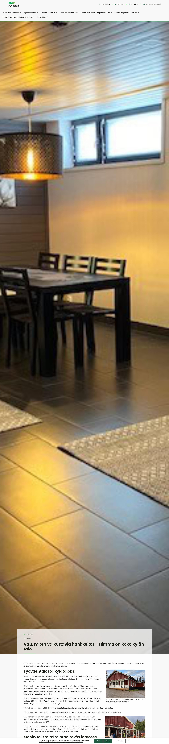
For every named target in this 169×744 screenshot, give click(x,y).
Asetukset (119, 741)
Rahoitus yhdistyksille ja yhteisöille (95, 13)
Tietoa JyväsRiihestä (10, 13)
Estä (107, 741)
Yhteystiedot (42, 17)
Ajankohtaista (30, 13)
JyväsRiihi (29, 634)
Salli (98, 741)
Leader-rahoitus (48, 13)
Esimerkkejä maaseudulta (126, 13)
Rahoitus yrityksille (68, 13)
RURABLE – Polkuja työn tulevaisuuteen (17, 17)
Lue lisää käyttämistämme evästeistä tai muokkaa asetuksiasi (61, 742)
